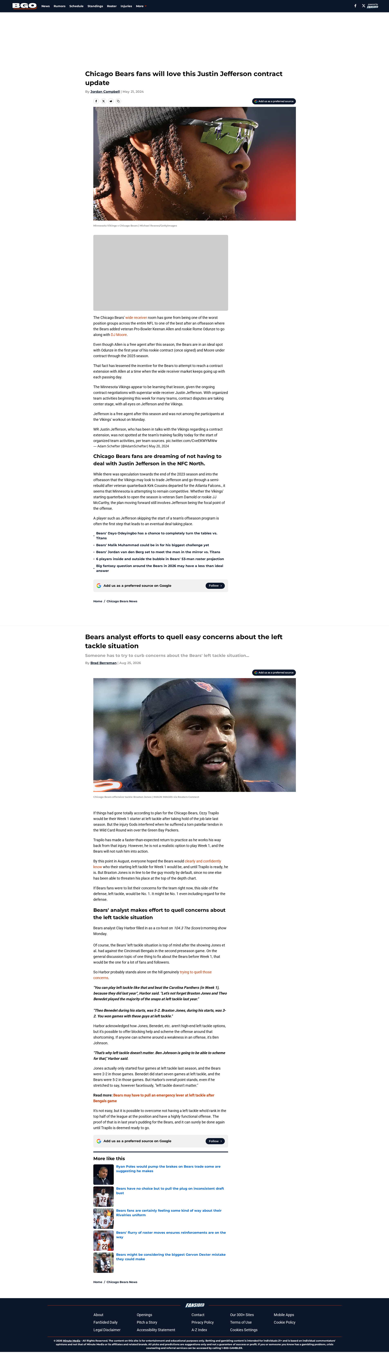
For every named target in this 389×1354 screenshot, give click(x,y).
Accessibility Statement (156, 1330)
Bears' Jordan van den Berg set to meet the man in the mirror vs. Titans (158, 552)
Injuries (126, 6)
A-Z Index (199, 1330)
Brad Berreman (103, 663)
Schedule (76, 6)
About (98, 1315)
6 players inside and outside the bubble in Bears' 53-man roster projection (160, 559)
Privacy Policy (203, 1322)
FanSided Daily (106, 1322)
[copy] (118, 101)
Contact (198, 1315)
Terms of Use (241, 1322)
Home (97, 601)
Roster (112, 6)
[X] (363, 5)
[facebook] (355, 5)
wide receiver (136, 317)
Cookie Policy (284, 1322)
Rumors (59, 6)
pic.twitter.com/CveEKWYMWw (191, 441)
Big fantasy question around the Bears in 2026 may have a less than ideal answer (159, 568)
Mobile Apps (284, 1315)
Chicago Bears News (122, 601)
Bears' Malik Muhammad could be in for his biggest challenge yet (152, 545)
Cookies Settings (243, 1330)
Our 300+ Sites (242, 1315)
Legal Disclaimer (107, 1330)
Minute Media (71, 1340)
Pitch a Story (147, 1322)
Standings (95, 6)
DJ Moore (119, 335)
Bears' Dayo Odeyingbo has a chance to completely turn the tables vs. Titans (156, 535)
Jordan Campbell (105, 92)
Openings (144, 1315)
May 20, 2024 (159, 446)
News (45, 6)
